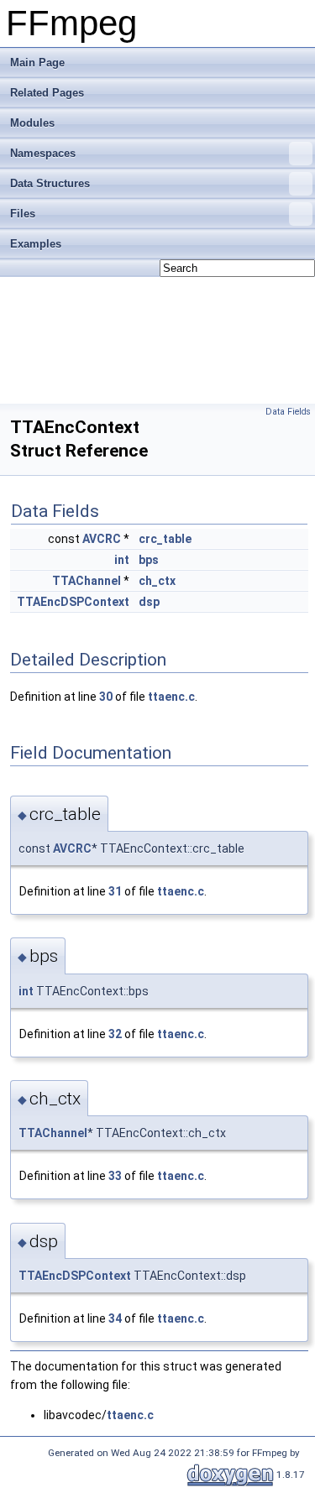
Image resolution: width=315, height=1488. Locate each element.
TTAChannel (86, 580)
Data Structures (50, 183)
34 (115, 1318)
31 (115, 891)
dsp (149, 601)
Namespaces (43, 153)
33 (115, 1176)
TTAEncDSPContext (73, 601)
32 (115, 1034)
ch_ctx (157, 580)
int (121, 559)
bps (149, 559)
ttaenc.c (171, 696)
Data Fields (288, 411)
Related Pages (47, 92)
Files (22, 213)
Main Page (37, 62)
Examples (35, 244)
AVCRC (101, 539)
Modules (32, 123)
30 (106, 696)
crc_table (165, 539)
